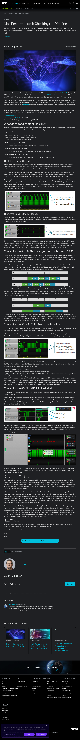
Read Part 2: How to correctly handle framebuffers (40, 541)
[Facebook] (14, 47)
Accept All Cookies (41, 734)
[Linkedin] (12, 47)
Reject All (29, 734)
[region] (25, 731)
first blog (26, 104)
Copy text (70, 584)
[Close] (46, 725)
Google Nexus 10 (10, 115)
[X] (9, 47)
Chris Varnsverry (13, 604)
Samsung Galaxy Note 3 (12, 118)
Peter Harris (8, 36)
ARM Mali (65, 93)
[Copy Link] (20, 47)
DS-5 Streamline (52, 95)
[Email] (17, 47)
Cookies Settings (9, 734)
